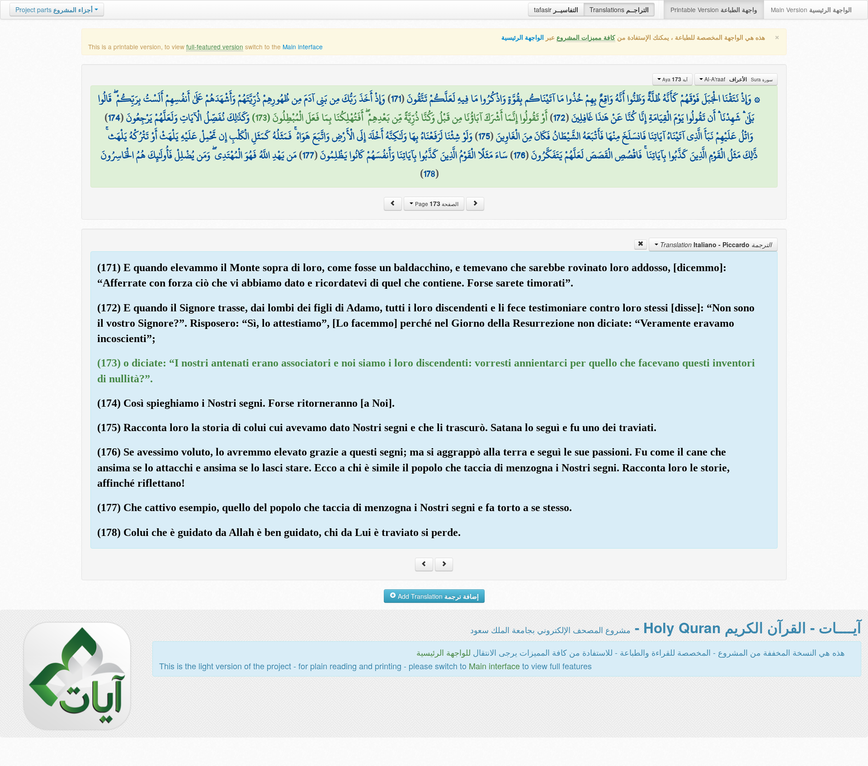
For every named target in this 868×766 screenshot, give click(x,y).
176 (519, 155)
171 (396, 98)
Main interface (303, 46)
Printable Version (713, 9)
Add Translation (437, 596)
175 (484, 136)
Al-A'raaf (738, 79)
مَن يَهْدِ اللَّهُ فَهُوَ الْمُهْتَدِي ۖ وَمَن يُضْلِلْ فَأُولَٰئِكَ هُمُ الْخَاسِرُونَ (199, 155)
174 (114, 117)
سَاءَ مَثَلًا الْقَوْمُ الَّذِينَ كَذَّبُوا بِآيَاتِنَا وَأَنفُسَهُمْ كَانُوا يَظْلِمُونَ (414, 155)
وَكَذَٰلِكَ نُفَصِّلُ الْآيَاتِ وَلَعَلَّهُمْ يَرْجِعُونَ (188, 117)
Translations (619, 9)
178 (429, 173)
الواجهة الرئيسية (522, 37)
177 (308, 155)
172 (559, 117)
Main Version (811, 9)
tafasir (556, 9)
